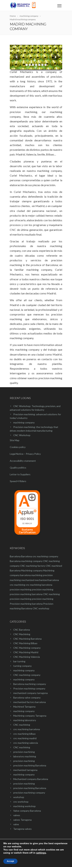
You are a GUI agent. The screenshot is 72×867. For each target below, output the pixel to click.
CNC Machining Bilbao (25, 643)
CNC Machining (21, 634)
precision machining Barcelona (29, 765)
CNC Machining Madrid (25, 652)
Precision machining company (29, 688)
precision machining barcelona (26, 594)
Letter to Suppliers (20, 474)
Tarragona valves (22, 828)
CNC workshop (41, 608)
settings (41, 852)
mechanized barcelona (47, 580)
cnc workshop (20, 801)
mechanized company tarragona (30, 693)
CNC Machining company (27, 647)
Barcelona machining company (26, 561)
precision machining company (29, 792)
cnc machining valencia (25, 742)
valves (16, 815)
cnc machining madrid (25, 738)
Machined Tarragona (24, 706)
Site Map (14, 440)
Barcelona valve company (27, 697)
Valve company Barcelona (27, 810)
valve (16, 824)
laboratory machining (24, 756)
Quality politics (18, 467)
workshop (18, 797)
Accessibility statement (23, 460)
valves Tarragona (22, 819)
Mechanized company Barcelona (30, 779)
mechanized (27, 580)
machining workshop (24, 806)
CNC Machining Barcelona (27, 638)
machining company (24, 422)
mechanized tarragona (25, 769)
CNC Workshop (21, 435)
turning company (22, 665)
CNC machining (51, 594)
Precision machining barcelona (26, 603)
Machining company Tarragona (29, 715)
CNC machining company (26, 674)
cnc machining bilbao (24, 733)
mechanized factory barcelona (29, 702)
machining (36, 575)
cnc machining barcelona (39, 584)
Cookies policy (18, 447)
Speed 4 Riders (18, 481)
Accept (10, 861)
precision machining (20, 589)
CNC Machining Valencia (26, 656)
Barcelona (15, 556)
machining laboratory (24, 720)
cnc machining (17, 584)
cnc (34, 556)
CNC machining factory (32, 565)
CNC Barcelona (21, 629)
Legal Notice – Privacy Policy (25, 453)
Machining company (32, 570)
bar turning (19, 661)
